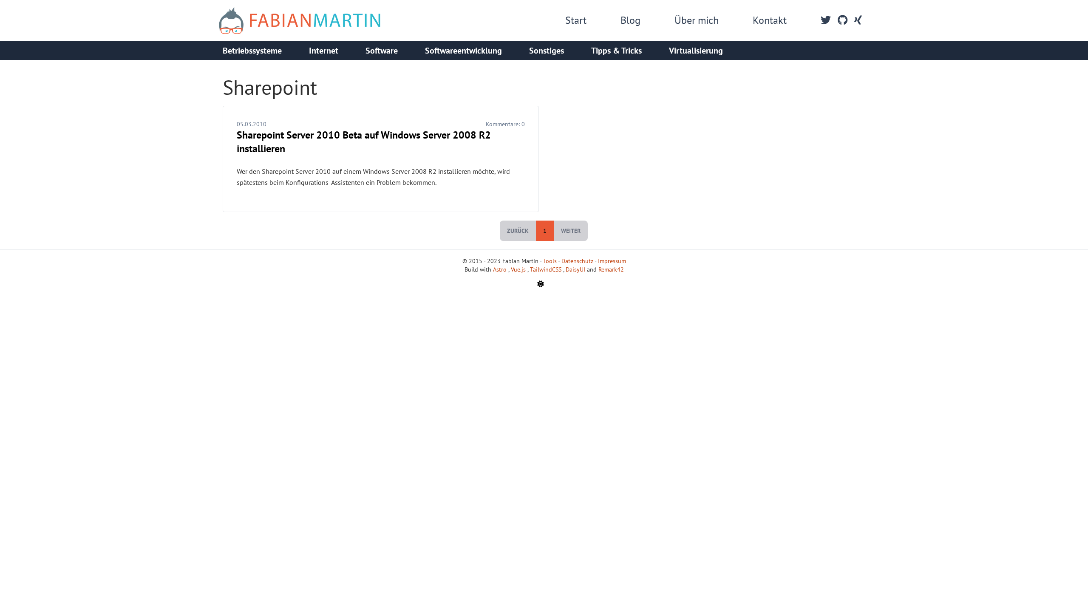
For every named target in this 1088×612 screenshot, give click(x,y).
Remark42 (611, 269)
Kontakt (770, 20)
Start (575, 20)
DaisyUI (576, 269)
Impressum (612, 261)
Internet (323, 50)
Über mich (696, 20)
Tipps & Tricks (616, 50)
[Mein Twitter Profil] (826, 20)
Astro (500, 269)
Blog (630, 20)
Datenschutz (577, 261)
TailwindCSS (546, 269)
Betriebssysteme (252, 50)
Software (382, 50)
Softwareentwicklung (463, 50)
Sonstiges (546, 50)
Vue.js (519, 269)
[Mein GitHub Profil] (842, 20)
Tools (550, 261)
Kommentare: (505, 124)
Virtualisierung (696, 50)
